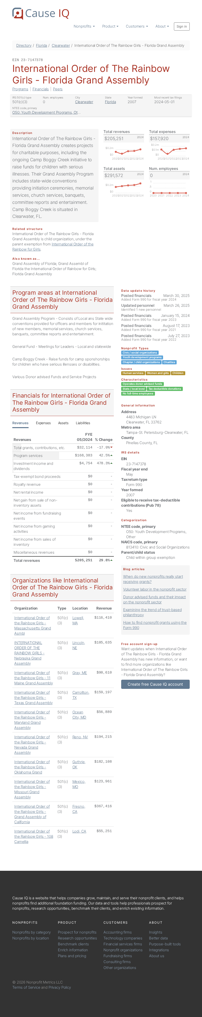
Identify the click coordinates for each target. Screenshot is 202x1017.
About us (156, 955)
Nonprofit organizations (123, 950)
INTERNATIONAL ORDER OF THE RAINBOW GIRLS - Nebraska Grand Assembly (29, 653)
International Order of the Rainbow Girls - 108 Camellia (33, 836)
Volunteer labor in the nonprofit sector (154, 589)
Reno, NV (80, 737)
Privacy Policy (60, 987)
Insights (155, 932)
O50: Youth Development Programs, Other (47, 112)
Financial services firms (122, 944)
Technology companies (122, 938)
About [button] (161, 26)
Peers (58, 89)
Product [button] (109, 26)
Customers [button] (136, 26)
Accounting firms (117, 932)
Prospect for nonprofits (77, 932)
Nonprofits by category (31, 932)
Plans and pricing (72, 955)
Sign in (182, 26)
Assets (63, 423)
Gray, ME (79, 672)
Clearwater (61, 45)
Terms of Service (26, 987)
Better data (158, 938)
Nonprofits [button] (83, 26)
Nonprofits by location (30, 938)
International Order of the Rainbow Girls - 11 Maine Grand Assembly (33, 677)
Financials (41, 89)
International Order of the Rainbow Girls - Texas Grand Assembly (33, 697)
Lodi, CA (79, 831)
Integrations (159, 950)
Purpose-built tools (165, 944)
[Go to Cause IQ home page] (40, 14)
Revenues (20, 423)
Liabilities (83, 423)
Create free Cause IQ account (155, 684)
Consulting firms (117, 961)
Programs (20, 89)
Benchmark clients (73, 944)
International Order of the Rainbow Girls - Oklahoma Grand (32, 767)
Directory (24, 45)
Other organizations (119, 967)
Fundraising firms (117, 955)
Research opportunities (77, 938)
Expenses (43, 423)
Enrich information (73, 950)
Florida (41, 45)
